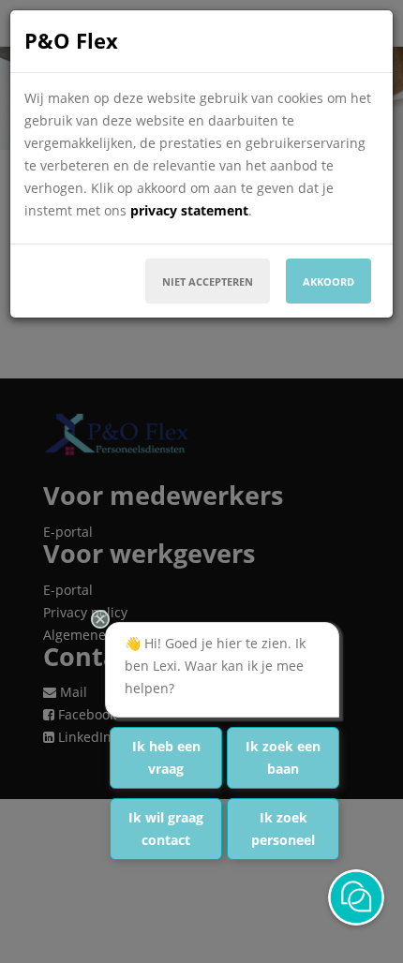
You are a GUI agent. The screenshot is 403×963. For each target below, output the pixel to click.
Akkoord (328, 281)
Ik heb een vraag (166, 757)
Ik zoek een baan (283, 757)
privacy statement (189, 210)
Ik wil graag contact (165, 828)
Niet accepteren (207, 281)
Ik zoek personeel (283, 828)
